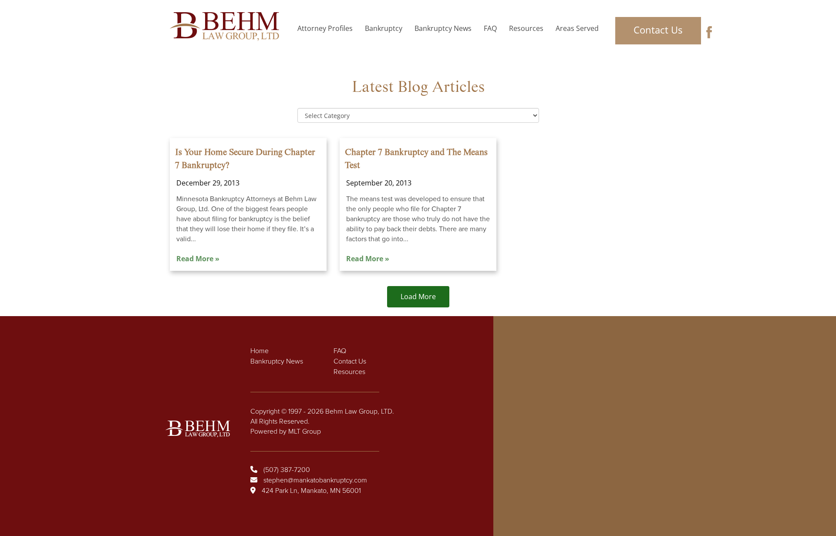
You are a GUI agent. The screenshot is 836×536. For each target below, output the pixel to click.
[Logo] (227, 26)
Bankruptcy (383, 28)
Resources (526, 28)
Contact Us (658, 29)
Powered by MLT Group (285, 431)
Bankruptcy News (443, 28)
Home (259, 351)
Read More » (197, 258)
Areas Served (577, 28)
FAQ (490, 28)
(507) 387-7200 (286, 469)
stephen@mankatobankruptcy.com (315, 480)
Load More (418, 296)
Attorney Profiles (325, 28)
